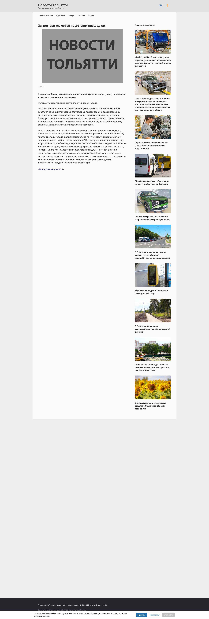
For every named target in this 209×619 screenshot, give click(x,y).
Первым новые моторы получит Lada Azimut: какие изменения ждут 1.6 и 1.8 (151, 145)
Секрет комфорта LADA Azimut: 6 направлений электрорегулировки (152, 218)
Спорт (71, 16)
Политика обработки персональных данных (58, 605)
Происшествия (46, 16)
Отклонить (168, 615)
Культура (60, 16)
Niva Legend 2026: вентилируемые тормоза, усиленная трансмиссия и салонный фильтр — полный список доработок (153, 61)
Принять (141, 615)
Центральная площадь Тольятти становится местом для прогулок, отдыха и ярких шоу (152, 367)
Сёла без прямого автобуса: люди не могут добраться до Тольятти (152, 182)
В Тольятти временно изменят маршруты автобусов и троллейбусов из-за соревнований (152, 255)
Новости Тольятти (53, 5)
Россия (81, 16)
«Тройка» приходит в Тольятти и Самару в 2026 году (151, 292)
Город (91, 16)
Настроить (154, 615)
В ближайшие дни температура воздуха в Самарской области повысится (150, 406)
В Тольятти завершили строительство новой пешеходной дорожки (152, 329)
